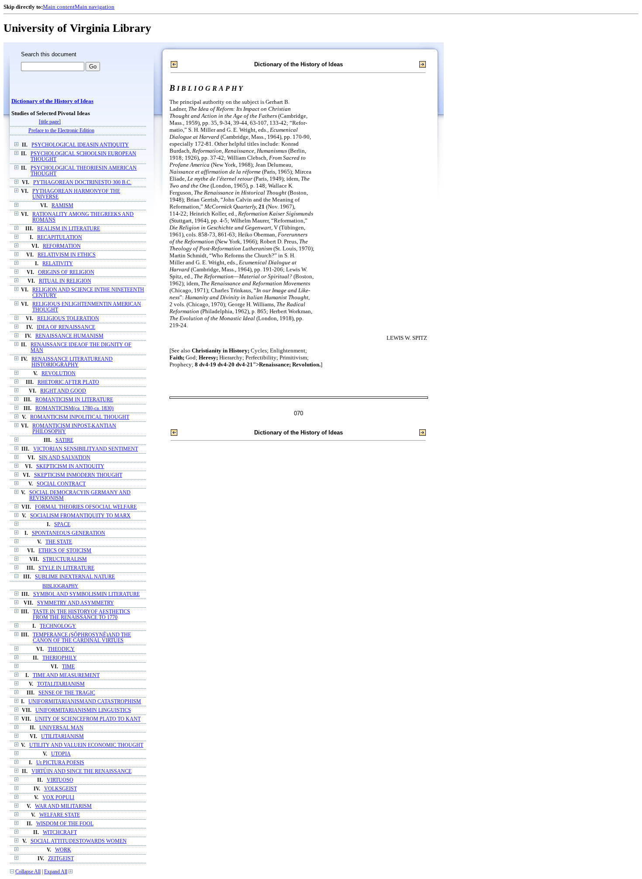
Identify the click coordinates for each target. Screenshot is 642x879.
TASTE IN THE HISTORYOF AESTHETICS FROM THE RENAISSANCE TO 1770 (81, 614)
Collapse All (28, 872)
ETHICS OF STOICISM (64, 551)
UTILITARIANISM (62, 736)
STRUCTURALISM (65, 559)
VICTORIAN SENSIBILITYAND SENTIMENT (85, 449)
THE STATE (58, 542)
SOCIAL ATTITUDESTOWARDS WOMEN (79, 841)
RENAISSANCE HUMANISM (69, 336)
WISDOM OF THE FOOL (64, 824)
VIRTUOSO (60, 780)
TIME (68, 667)
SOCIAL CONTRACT (61, 484)
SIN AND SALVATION (64, 458)
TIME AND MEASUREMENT (66, 675)
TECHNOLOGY (58, 626)
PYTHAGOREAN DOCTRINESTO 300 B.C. (82, 182)
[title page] (50, 122)
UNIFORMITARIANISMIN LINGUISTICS (83, 710)
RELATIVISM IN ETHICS (67, 255)
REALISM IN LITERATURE (68, 229)
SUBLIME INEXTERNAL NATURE (75, 577)
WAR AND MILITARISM (63, 806)
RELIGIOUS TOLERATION (68, 319)
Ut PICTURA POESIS (60, 763)
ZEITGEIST (61, 859)
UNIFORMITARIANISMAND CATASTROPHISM (84, 702)
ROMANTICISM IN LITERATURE (74, 400)
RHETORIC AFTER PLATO (68, 382)
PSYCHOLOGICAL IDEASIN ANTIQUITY (80, 145)
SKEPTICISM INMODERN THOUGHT (78, 475)
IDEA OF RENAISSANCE (66, 327)
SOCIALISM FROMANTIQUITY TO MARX (80, 516)
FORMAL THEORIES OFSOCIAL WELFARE (86, 507)
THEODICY (61, 649)
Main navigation (94, 6)
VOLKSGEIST (60, 789)
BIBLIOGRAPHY (60, 585)
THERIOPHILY (59, 658)
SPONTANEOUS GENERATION (68, 533)
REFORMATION (62, 246)
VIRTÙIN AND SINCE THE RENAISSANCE (81, 771)
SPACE (62, 524)
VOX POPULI (58, 797)
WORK (63, 850)
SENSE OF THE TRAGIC (66, 693)
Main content (59, 6)
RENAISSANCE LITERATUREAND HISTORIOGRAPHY (72, 362)
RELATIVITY (57, 264)
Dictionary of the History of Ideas (52, 101)
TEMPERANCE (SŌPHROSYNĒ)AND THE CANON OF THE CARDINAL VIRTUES (82, 637)
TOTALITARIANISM (61, 684)
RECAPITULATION (59, 237)
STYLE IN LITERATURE (66, 568)
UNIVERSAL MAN (61, 728)
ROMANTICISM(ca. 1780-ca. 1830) (74, 408)
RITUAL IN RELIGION (65, 281)
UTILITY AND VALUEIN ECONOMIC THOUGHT (86, 745)
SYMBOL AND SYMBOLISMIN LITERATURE (86, 594)
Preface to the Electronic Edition (61, 130)
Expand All (55, 872)
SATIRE (64, 440)
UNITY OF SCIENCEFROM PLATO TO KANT (88, 719)
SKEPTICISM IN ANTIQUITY (70, 466)
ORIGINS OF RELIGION (66, 272)
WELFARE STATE (59, 815)
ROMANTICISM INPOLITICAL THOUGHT (79, 417)
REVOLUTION (58, 373)
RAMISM (62, 206)
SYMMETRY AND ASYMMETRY (75, 603)
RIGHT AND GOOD (63, 391)
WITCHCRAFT (60, 832)
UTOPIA (61, 754)
